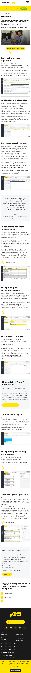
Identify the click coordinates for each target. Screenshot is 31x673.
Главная (3, 13)
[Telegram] (15, 627)
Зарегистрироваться (10, 405)
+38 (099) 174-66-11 (8, 643)
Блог (17, 632)
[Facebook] (6, 627)
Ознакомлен (15, 670)
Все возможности (10, 601)
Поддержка (8, 597)
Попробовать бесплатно (15, 48)
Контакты (3, 639)
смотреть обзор (16, 53)
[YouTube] (11, 627)
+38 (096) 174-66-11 (8, 646)
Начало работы (9, 593)
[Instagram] (19, 627)
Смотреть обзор (9, 263)
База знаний (19, 640)
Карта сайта (19, 634)
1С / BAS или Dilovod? (7, 655)
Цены (2, 637)
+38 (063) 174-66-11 (8, 649)
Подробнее (23, 8)
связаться (7, 574)
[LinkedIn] (24, 627)
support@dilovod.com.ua (10, 652)
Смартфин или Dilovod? (7, 658)
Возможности (5, 632)
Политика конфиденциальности (22, 637)
